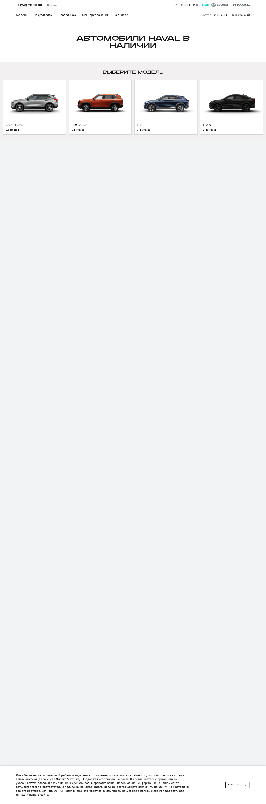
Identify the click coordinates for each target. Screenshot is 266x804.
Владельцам (67, 15)
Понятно (234, 785)
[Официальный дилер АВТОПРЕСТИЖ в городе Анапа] (230, 5)
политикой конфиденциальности (88, 787)
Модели (21, 15)
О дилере (121, 15)
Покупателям (43, 15)
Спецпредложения (95, 15)
